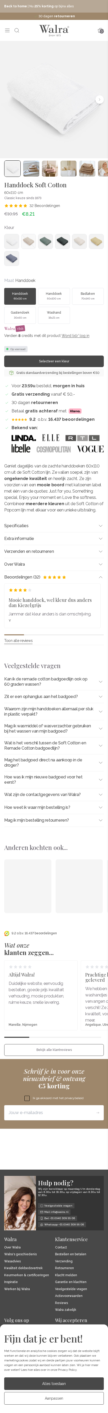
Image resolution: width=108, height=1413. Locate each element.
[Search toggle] (17, 30)
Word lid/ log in (75, 336)
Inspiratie (11, 1282)
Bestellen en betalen (70, 1254)
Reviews (61, 1303)
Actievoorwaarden (69, 1296)
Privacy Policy (67, 1369)
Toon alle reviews (18, 641)
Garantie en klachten (71, 1282)
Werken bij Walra (17, 1289)
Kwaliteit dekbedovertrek (23, 1268)
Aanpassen (54, 1398)
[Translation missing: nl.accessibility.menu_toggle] (7, 30)
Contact (61, 1247)
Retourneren (64, 1268)
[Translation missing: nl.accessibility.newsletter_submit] (98, 1112)
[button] (8, 99)
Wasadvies (12, 1261)
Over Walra (12, 1247)
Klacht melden (66, 1275)
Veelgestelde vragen (71, 1289)
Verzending (64, 1261)
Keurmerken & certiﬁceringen (26, 1275)
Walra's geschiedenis (20, 1254)
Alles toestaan (54, 1384)
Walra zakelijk (65, 1309)
